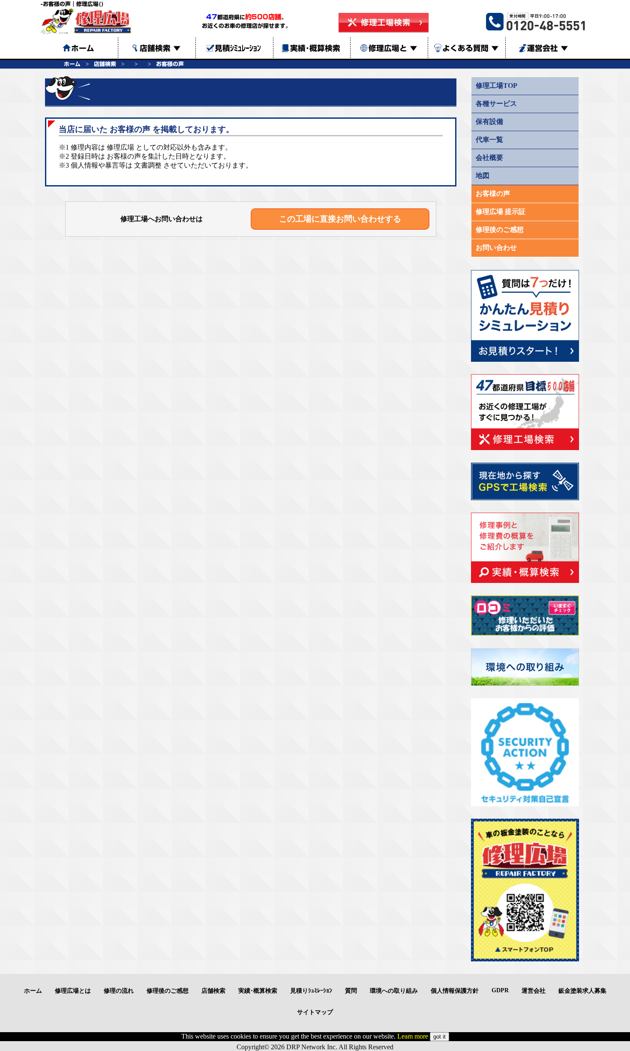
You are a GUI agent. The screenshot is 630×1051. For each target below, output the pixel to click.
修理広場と (393, 48)
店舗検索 (160, 48)
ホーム (72, 64)
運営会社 (547, 48)
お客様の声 (170, 64)
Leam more (412, 1036)
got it (439, 1036)
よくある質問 (470, 48)
